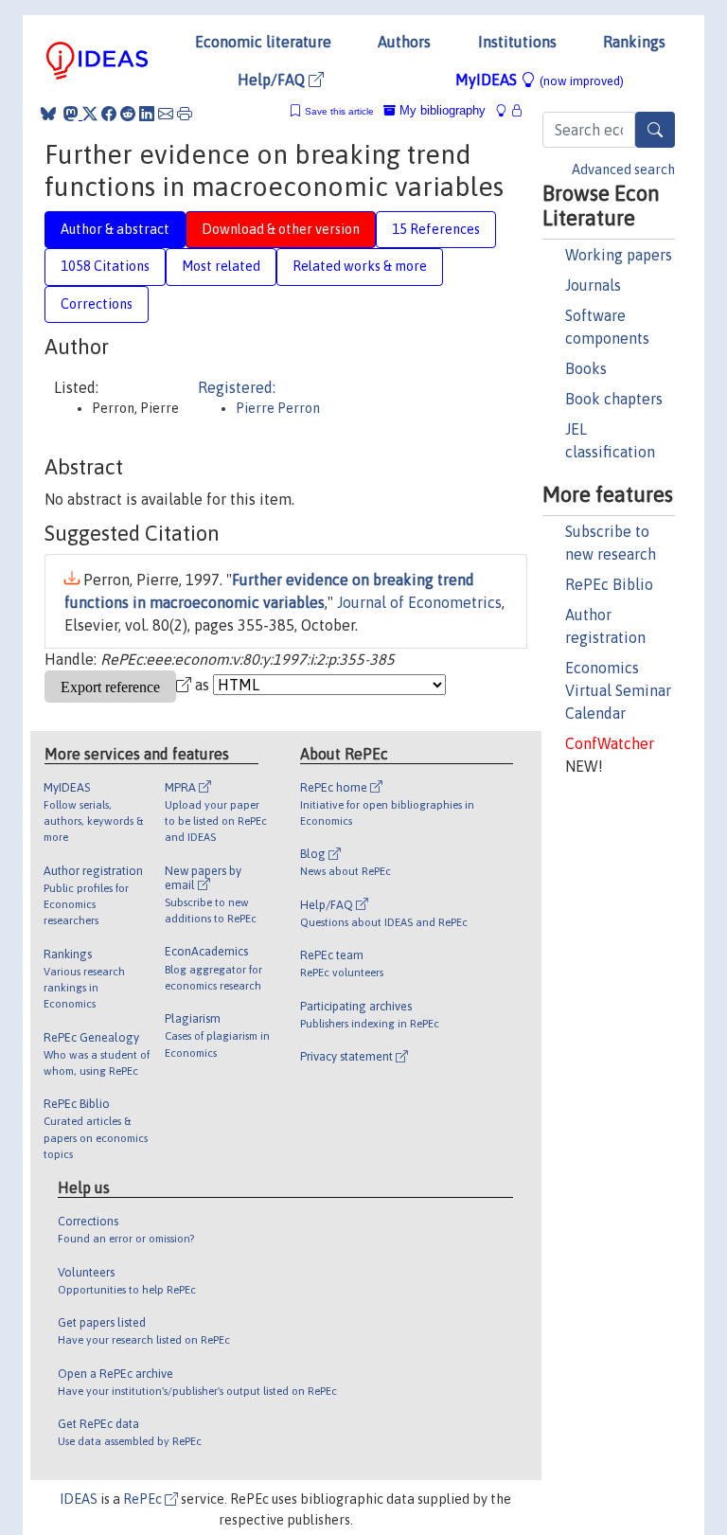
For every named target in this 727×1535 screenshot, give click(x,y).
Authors (404, 41)
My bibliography (441, 110)
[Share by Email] (165, 113)
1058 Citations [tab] (105, 266)
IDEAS (79, 1499)
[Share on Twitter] (90, 113)
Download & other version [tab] (281, 229)
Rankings (634, 41)
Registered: (236, 387)
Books (586, 368)
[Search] (655, 130)
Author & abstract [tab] (115, 229)
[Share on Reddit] (127, 113)
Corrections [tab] (97, 304)
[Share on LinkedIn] (146, 113)
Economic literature (263, 41)
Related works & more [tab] (360, 266)
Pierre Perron (278, 408)
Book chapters (614, 398)
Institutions (517, 41)
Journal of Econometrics (419, 602)
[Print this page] (184, 113)
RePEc (144, 1499)
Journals (593, 285)
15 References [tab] (436, 229)
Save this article (339, 111)
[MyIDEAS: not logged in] (506, 110)
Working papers (618, 254)
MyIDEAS (539, 79)
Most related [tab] (221, 266)
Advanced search (623, 169)
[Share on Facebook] (108, 113)
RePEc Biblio (609, 584)
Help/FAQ (273, 79)
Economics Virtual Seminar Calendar (618, 690)
